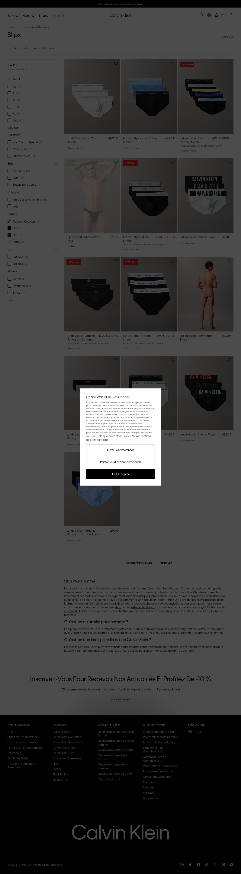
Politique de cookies (110, 436)
